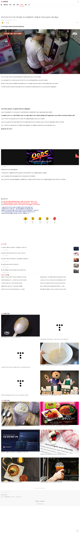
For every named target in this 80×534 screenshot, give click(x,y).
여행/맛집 (5, 4)
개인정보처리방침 (6, 496)
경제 (18, 4)
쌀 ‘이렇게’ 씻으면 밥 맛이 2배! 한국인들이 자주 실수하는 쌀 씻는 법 (54, 365)
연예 (14, 4)
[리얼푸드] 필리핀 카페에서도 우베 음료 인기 (10, 264)
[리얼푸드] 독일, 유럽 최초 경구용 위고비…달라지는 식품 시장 (13, 253)
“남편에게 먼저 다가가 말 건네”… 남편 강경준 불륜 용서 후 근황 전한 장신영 (17, 208)
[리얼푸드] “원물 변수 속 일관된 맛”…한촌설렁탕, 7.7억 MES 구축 (14, 247)
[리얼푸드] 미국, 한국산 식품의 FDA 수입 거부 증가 (11, 482)
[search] (78, 2)
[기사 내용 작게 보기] (76, 23)
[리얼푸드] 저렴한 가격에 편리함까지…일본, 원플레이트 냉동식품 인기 (15, 258)
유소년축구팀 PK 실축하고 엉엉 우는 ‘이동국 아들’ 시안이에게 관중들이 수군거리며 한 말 (21, 204)
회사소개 (2, 496)
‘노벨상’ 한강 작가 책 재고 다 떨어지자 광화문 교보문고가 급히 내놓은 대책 (17, 207)
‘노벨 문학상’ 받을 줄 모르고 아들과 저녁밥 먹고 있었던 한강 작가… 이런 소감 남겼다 (20, 203)
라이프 (21, 4)
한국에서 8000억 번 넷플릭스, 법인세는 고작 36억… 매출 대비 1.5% (15, 213)
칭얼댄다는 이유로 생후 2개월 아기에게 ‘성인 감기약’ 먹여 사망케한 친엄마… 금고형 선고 (20, 210)
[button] (77, 531)
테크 (26, 4)
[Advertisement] (40, 10)
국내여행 (3, 272)
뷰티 (10, 4)
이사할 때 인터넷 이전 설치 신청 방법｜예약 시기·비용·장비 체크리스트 (15, 367)
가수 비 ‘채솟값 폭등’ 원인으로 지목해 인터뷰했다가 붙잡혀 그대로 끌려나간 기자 (18, 211)
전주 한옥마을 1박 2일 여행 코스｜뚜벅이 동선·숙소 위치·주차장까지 (54, 339)
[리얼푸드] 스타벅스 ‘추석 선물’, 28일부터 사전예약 (50, 395)
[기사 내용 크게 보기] (78, 23)
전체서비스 (42, 501)
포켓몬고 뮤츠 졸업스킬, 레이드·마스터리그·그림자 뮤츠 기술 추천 (14, 395)
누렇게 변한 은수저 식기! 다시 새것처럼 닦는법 (10, 337)
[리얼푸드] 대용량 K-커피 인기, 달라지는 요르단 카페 (51, 482)
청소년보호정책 (12, 496)
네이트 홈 (37, 501)
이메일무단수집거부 (18, 496)
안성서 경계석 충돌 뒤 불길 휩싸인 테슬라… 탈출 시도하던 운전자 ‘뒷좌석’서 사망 (20, 201)
